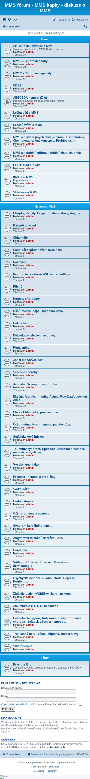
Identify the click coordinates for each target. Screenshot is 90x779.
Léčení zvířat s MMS (27, 125)
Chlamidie (20, 237)
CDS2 (17, 85)
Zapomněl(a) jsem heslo (14, 704)
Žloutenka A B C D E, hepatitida (35, 606)
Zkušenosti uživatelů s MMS (33, 46)
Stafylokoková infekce (28, 436)
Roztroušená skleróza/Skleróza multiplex (42, 274)
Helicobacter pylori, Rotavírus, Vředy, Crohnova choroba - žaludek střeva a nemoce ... (47, 619)
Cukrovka (20, 323)
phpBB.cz (54, 766)
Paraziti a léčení (24, 225)
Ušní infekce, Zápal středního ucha (38, 311)
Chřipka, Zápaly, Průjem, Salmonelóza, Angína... (48, 213)
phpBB (33, 762)
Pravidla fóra (22, 664)
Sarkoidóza (21, 489)
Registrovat (31, 683)
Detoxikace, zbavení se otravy (34, 335)
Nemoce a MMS (45, 206)
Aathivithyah (57, 747)
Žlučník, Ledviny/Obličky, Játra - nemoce (42, 593)
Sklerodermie (22, 646)
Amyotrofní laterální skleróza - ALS (38, 538)
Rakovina (19, 262)
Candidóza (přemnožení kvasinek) (37, 250)
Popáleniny (21, 347)
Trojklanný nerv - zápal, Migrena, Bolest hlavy (45, 634)
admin (30, 52)
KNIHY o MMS (23, 177)
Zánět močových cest (28, 360)
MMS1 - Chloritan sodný (30, 61)
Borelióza (20, 550)
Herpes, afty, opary (26, 298)
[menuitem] (12, 19)
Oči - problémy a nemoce (31, 513)
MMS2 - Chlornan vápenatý (32, 73)
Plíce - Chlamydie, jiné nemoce (35, 412)
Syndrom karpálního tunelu (32, 525)
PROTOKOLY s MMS (27, 165)
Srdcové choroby (25, 372)
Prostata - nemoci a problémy (34, 477)
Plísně (17, 286)
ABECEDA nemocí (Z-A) (30, 97)
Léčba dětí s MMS (26, 112)
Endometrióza (23, 501)
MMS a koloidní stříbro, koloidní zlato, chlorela (47, 153)
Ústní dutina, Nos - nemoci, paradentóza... (43, 424)
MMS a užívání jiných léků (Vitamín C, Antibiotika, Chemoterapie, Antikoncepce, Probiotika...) (49, 138)
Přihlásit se (9, 683)
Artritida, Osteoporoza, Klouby (35, 384)
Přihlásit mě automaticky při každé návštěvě (54, 704)
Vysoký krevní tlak (26, 464)
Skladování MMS (25, 192)
